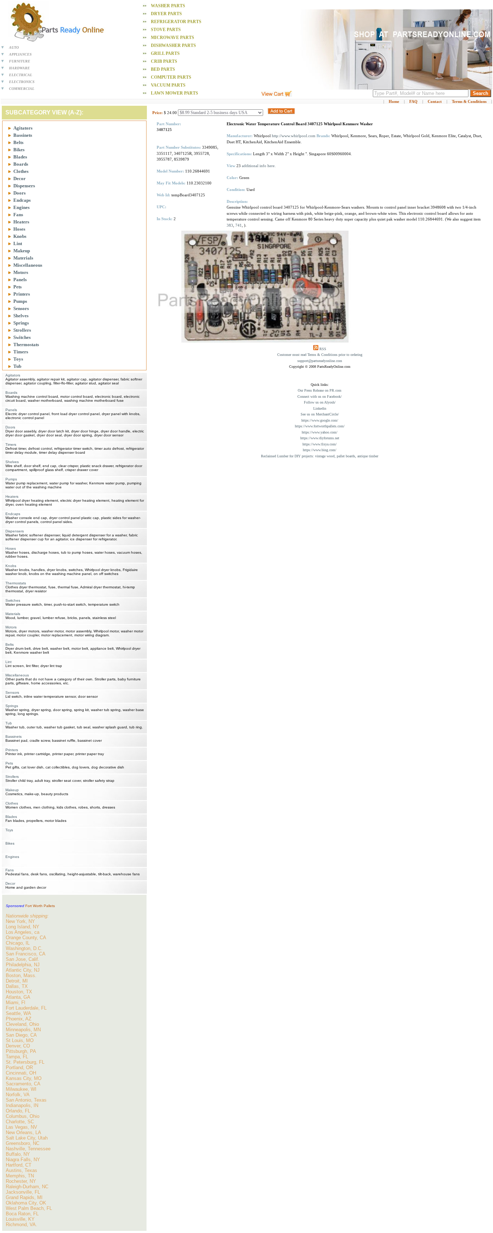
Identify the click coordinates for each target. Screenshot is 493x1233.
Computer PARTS (171, 77)
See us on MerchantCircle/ (320, 414)
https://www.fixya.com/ (319, 444)
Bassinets (22, 135)
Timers (20, 351)
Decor (19, 178)
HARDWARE (19, 68)
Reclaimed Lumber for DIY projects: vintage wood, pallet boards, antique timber (319, 456)
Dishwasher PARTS (173, 45)
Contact (435, 101)
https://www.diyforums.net (319, 438)
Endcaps (22, 200)
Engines (21, 207)
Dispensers (24, 185)
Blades (20, 157)
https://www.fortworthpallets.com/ (320, 426)
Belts (18, 142)
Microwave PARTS (172, 37)
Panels (20, 279)
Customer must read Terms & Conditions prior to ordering (319, 355)
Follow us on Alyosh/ (320, 402)
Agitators (22, 128)
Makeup (21, 250)
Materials (23, 258)
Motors (20, 272)
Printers (21, 294)
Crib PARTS (164, 61)
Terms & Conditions (469, 101)
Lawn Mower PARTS (174, 93)
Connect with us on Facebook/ (319, 396)
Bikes (19, 149)
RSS (322, 349)
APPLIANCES (20, 54)
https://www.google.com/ (319, 420)
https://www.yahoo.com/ (319, 432)
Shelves (21, 315)
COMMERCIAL (21, 89)
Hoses (19, 229)
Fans (18, 214)
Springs (21, 323)
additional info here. (259, 166)
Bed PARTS (163, 69)
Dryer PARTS (166, 13)
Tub (17, 366)
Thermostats (26, 344)
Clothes (21, 171)
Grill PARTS (165, 53)
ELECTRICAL (20, 75)
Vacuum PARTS (168, 85)
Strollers (22, 330)
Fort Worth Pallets (40, 906)
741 (238, 225)
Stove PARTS (166, 29)
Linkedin (319, 408)
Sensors (21, 308)
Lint (17, 243)
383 (230, 225)
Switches (22, 337)
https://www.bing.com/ (319, 450)
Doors (19, 193)
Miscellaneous (27, 265)
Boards (20, 164)
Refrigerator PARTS (176, 21)
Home (394, 101)
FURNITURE (19, 61)
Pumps (20, 301)
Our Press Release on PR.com (319, 390)
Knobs (19, 236)
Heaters (21, 222)
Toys (18, 359)
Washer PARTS (168, 5)
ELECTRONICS (22, 82)
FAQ (413, 101)
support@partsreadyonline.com (319, 361)
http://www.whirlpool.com (293, 136)
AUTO (14, 47)
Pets (17, 286)
